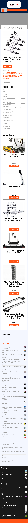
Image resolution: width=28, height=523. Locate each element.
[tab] (3, 10)
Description (7, 82)
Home (4, 27)
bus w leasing (8, 73)
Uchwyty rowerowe (10, 27)
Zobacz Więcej (7, 66)
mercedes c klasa (16, 73)
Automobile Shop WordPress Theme (11, 521)
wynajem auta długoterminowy (12, 75)
